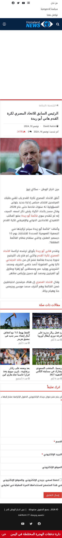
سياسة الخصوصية (49, 9)
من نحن (54, 3)
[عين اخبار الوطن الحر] (39, 24)
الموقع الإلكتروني (52, 467)
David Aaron (49, 126)
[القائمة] (4, 25)
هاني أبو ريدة (43, 251)
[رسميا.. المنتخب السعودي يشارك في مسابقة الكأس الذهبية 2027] (47, 356)
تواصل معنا (52, 15)
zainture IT (24, 515)
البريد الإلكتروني (52, 454)
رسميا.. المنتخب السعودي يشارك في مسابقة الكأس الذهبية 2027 (49, 371)
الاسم (58, 441)
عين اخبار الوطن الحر (15, 509)
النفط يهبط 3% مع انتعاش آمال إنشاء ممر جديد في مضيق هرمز (17, 335)
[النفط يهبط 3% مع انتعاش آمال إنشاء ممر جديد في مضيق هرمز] (15, 321)
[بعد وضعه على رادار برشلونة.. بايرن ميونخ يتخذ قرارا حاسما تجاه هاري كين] (15, 356)
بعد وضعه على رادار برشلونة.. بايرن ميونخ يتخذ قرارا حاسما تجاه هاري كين (16, 371)
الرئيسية (52, 105)
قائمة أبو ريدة (29, 215)
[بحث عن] (57, 25)
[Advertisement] (31, 66)
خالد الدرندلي (14, 260)
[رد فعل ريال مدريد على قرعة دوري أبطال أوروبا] (47, 321)
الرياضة (42, 105)
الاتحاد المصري (44, 282)
